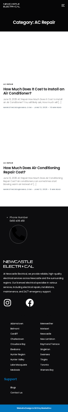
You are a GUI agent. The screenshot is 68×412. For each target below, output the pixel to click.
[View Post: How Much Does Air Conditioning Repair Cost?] (34, 139)
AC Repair (8, 84)
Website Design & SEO (27, 408)
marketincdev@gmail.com (17, 107)
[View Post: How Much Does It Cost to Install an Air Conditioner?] (34, 60)
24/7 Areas (42, 315)
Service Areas (15, 315)
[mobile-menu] (63, 5)
